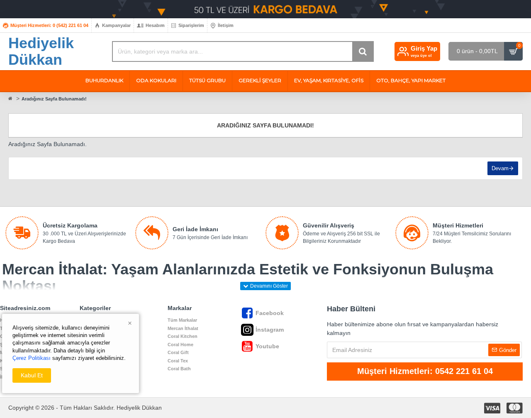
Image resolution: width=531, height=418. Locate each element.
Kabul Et (32, 375)
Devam (500, 168)
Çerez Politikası (31, 358)
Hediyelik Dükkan (41, 51)
